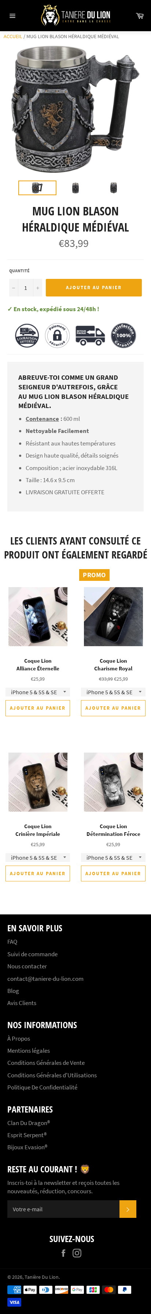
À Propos (18, 1038)
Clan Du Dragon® (28, 1123)
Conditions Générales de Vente (46, 1063)
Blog (13, 991)
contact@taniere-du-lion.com (45, 979)
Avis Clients (21, 1003)
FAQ (12, 942)
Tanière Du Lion (42, 1277)
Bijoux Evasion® (27, 1147)
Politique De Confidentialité (42, 1087)
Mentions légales (28, 1051)
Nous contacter (27, 966)
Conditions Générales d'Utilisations (52, 1075)
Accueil (13, 36)
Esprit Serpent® (27, 1135)
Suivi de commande (32, 954)
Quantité (19, 270)
